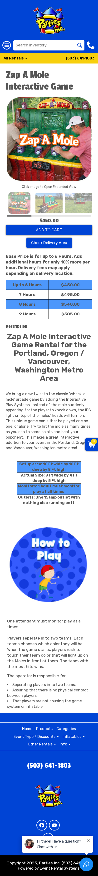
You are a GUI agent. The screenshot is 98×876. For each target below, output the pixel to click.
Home (27, 728)
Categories (66, 728)
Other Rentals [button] (41, 744)
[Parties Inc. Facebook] (41, 825)
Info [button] (64, 744)
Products (44, 728)
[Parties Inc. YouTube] (54, 825)
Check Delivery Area (49, 243)
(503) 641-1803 (80, 58)
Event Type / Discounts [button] (35, 736)
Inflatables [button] (72, 736)
